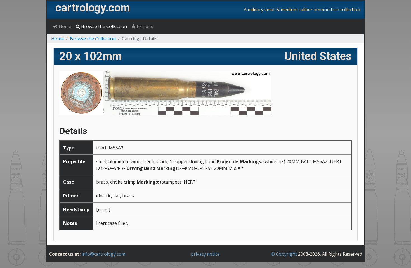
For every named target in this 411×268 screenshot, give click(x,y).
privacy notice (205, 254)
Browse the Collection (103, 26)
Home (64, 26)
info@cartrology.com (103, 254)
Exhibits (144, 26)
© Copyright (284, 254)
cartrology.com (92, 7)
